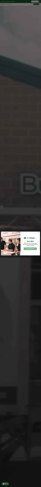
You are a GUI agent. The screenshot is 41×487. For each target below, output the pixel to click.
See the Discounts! (30, 248)
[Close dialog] (39, 233)
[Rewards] (5, 483)
